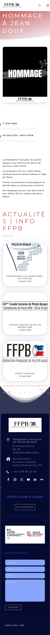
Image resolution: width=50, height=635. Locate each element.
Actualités (10, 135)
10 (42, 393)
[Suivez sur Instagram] (15, 479)
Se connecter (25, 507)
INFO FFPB (26, 135)
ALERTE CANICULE (25, 373)
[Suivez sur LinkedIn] (35, 479)
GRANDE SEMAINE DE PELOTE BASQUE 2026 (25, 326)
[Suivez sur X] (21, 479)
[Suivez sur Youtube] (28, 479)
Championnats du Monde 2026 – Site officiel (25, 277)
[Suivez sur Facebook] (8, 479)
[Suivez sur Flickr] (41, 479)
